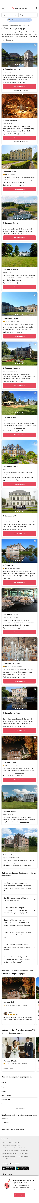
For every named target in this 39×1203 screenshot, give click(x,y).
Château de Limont (10, 319)
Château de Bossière (11, 223)
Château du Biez (9, 762)
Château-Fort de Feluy (12, 69)
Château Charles (9, 812)
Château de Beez (10, 417)
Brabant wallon (6, 1104)
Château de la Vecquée (12, 516)
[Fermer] (36, 1178)
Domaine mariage (7, 1126)
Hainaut (4, 1091)
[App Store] (8, 1170)
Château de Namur (10, 467)
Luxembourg (6, 1100)
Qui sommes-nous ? (23, 1156)
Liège (3, 1087)
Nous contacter (19, 87)
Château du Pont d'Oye (12, 664)
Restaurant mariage (7, 1129)
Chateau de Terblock (11, 614)
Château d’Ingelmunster (12, 855)
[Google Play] (22, 1170)
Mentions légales (14, 1142)
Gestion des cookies (25, 1148)
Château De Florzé (10, 269)
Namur (4, 1083)
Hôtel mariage (19, 1126)
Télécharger (19, 1195)
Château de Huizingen (11, 368)
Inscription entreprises (8, 1156)
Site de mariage (26, 1159)
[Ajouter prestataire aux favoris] (35, 45)
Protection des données (9, 1148)
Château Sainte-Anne (11, 713)
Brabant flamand (7, 1095)
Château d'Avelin (9, 172)
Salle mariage (20, 1129)
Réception (5, 25)
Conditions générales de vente (11, 1145)
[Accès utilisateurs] (36, 8)
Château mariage (15, 25)
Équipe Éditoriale (7, 1159)
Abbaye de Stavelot (11, 120)
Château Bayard (9, 565)
